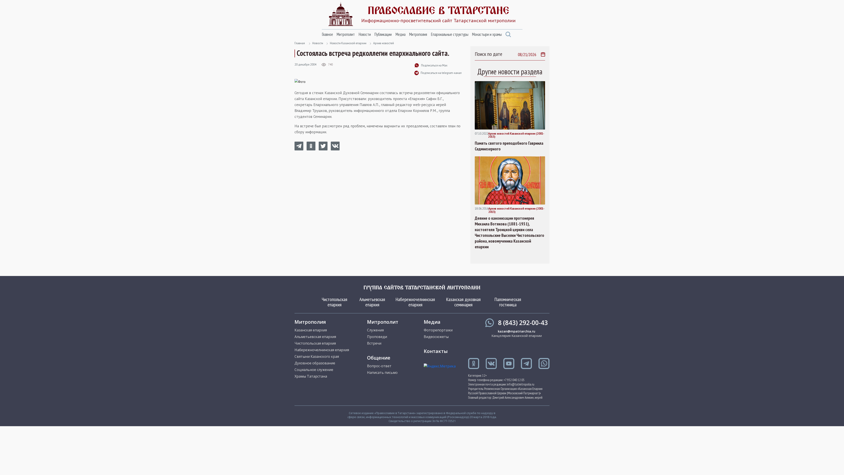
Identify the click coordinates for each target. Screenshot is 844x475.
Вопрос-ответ (379, 366)
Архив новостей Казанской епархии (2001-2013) (516, 135)
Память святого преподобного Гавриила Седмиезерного (509, 146)
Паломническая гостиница (508, 302)
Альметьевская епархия (372, 302)
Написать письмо (382, 372)
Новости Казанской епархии (348, 43)
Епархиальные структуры (449, 34)
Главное (327, 34)
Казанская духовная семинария (463, 302)
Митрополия (418, 34)
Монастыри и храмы (487, 34)
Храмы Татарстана (311, 376)
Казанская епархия (311, 330)
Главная (300, 43)
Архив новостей (383, 43)
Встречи (374, 343)
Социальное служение (314, 369)
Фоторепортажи (438, 330)
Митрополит (346, 34)
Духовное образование (315, 363)
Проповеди (377, 336)
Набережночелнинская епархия (415, 302)
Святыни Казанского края (317, 356)
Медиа (400, 34)
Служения (375, 330)
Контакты (436, 351)
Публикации (383, 34)
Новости (364, 34)
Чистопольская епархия (334, 302)
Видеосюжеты (436, 336)
